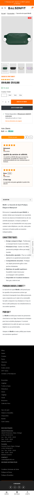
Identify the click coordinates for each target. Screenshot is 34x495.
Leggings (3, 383)
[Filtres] (27, 137)
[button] (5, 79)
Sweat (3, 397)
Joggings (3, 394)
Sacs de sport (5, 410)
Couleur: (6, 92)
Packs (3, 359)
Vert (15, 95)
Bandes (3, 418)
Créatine (3, 356)
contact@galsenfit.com (7, 459)
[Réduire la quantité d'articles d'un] (2, 102)
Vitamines (4, 362)
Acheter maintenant (17, 108)
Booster (3, 365)
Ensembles (4, 380)
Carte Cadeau (5, 421)
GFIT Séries (4, 371)
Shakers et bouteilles (7, 413)
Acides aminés (5, 368)
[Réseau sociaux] (10, 487)
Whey (3, 350)
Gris (20, 95)
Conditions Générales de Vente (10, 469)
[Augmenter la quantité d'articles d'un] (8, 102)
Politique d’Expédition (7, 475)
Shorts (3, 392)
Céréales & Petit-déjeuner (8, 373)
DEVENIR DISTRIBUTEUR (9, 462)
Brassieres (4, 400)
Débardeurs (4, 389)
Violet (4, 95)
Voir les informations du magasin (13, 121)
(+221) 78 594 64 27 (7, 448)
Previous (2, 68)
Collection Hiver (5, 403)
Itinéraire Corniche (6, 454)
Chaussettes (5, 415)
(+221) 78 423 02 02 (7, 435)
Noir (10, 95)
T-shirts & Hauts (6, 386)
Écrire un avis (13, 137)
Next (32, 68)
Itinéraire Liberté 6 (6, 441)
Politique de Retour (6, 472)
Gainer (3, 353)
